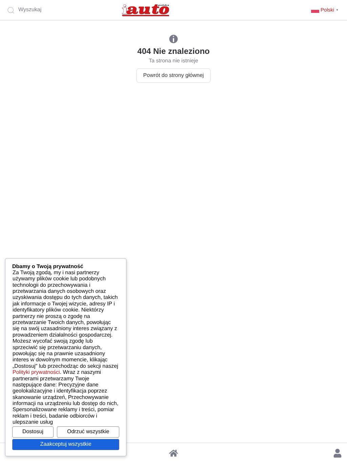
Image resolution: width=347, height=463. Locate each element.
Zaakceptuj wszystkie (65, 444)
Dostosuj (32, 432)
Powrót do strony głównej (173, 75)
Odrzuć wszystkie (88, 432)
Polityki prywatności (36, 372)
